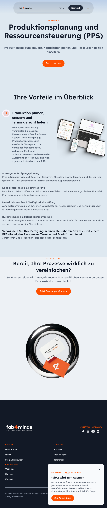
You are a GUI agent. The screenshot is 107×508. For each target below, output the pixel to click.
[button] (61, 8)
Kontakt (75, 8)
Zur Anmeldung (62, 498)
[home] (25, 8)
